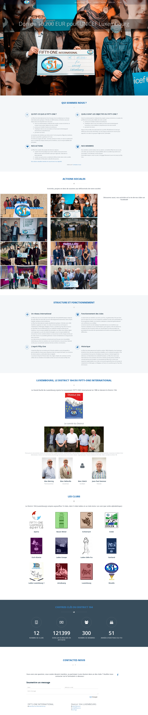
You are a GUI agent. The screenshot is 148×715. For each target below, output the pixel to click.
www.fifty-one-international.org (37, 706)
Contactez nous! (77, 164)
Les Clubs (103, 2)
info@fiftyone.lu (76, 708)
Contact (120, 2)
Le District (96, 2)
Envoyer (94, 697)
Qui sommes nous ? (80, 2)
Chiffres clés (112, 2)
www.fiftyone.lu (76, 706)
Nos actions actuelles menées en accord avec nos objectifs (46, 161)
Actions (89, 2)
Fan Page (74, 710)
